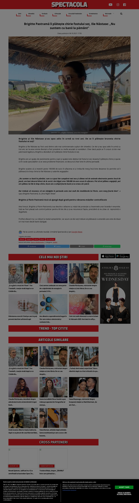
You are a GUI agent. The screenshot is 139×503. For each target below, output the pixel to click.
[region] (69, 491)
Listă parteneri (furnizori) (69, 490)
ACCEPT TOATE (124, 487)
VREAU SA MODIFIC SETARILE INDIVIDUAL (124, 493)
